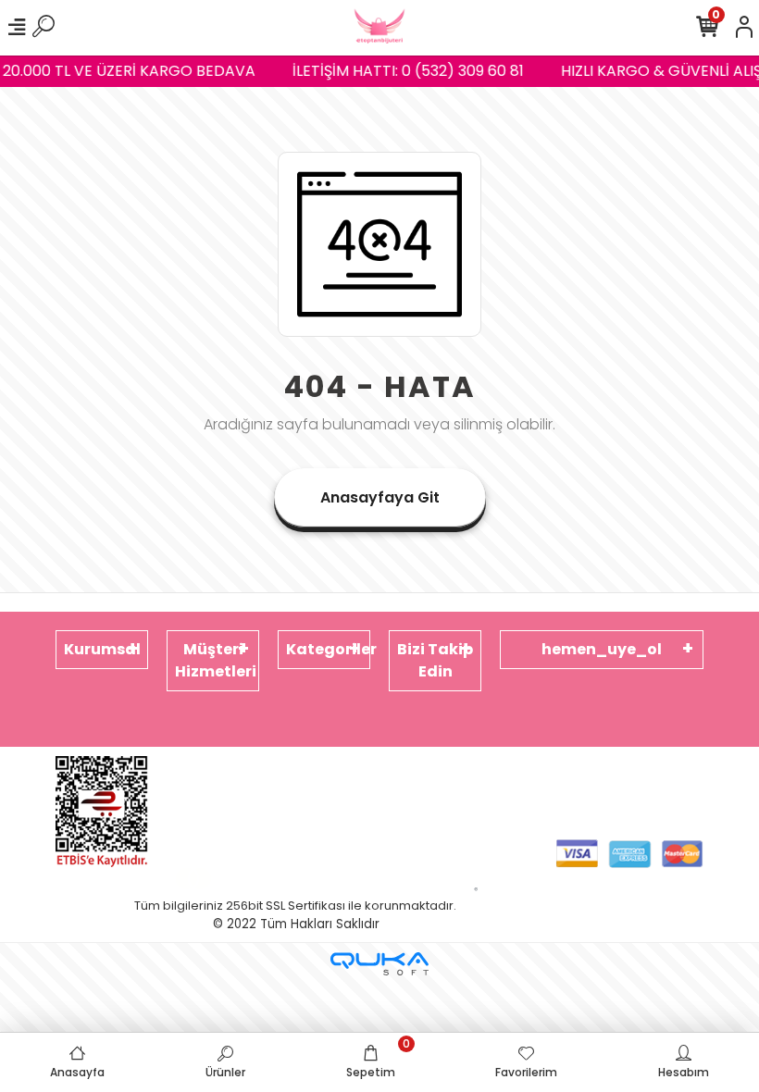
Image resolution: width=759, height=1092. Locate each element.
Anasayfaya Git (380, 497)
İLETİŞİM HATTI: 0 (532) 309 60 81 (404, 70)
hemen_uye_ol (601, 649)
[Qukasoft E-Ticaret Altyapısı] (379, 963)
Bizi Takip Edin (435, 660)
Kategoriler (328, 649)
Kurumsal (102, 649)
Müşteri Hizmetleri (215, 660)
